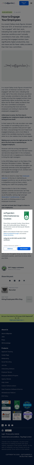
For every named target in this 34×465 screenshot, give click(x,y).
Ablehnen (10, 248)
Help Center (5, 382)
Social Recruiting (7, 362)
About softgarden (7, 333)
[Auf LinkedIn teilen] (15, 280)
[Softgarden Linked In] (3, 425)
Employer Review (7, 372)
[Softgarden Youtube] (12, 425)
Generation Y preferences (10, 197)
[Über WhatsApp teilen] (19, 280)
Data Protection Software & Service (12, 389)
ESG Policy (5, 396)
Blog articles (7, 12)
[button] (31, 3)
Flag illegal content (25, 437)
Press (3, 340)
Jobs (3, 336)
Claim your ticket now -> (17, 320)
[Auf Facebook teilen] (10, 280)
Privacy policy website (12, 434)
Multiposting (5, 358)
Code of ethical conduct (9, 386)
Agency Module (6, 379)
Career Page (5, 355)
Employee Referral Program (10, 375)
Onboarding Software (8, 369)
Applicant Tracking (7, 351)
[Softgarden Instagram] (9, 425)
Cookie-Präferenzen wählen (11, 245)
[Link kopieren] (24, 280)
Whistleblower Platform (8, 392)
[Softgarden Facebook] (6, 425)
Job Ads (4, 365)
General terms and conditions (10, 437)
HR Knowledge (6, 343)
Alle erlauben (24, 248)
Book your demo (24, 3)
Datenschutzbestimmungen (11, 233)
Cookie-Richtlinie (8, 235)
